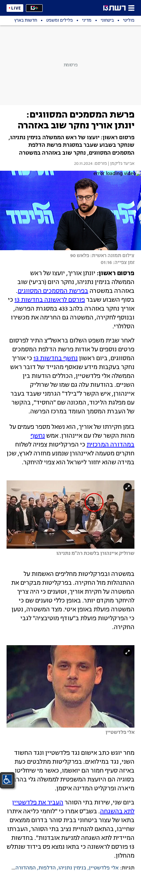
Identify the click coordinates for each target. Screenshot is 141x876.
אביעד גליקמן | (120, 163)
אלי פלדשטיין (104, 868)
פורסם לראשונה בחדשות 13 (49, 300)
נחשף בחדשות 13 (55, 358)
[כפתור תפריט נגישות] (7, 779)
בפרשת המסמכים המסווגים (53, 291)
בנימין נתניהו (72, 868)
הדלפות (47, 868)
